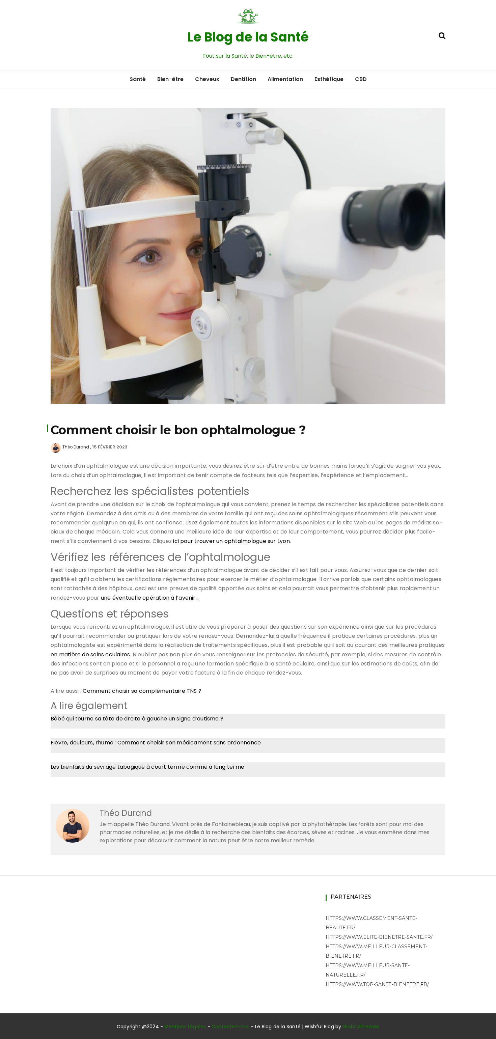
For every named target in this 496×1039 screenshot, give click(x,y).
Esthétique (328, 79)
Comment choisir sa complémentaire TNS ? (142, 691)
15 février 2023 (110, 447)
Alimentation (285, 79)
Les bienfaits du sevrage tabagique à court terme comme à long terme (147, 767)
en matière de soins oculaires (90, 654)
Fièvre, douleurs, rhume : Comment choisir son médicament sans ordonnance (156, 742)
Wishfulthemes (361, 1026)
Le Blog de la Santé (248, 37)
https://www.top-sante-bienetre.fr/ (377, 984)
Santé (138, 79)
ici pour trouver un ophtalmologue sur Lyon (231, 541)
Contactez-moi (231, 1026)
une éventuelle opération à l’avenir (148, 598)
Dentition (243, 79)
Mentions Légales (185, 1026)
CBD (361, 79)
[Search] (442, 35)
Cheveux (207, 79)
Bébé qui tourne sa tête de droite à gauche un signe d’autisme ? (137, 718)
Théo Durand (75, 447)
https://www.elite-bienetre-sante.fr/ (379, 937)
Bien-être (170, 79)
